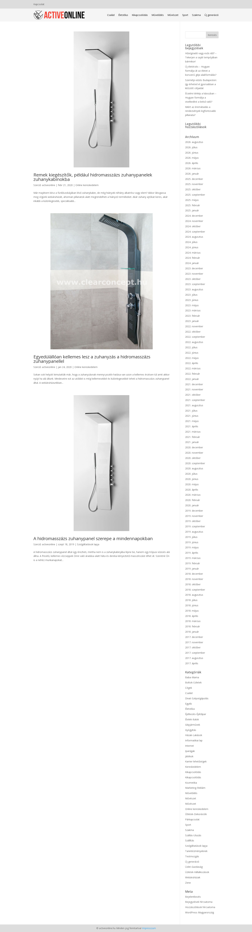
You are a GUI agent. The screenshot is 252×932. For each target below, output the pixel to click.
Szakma (196, 15)
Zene (188, 882)
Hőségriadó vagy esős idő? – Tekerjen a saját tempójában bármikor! (201, 57)
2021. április (191, 426)
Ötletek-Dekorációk (196, 814)
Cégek (188, 687)
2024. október (193, 226)
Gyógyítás (190, 730)
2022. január (192, 379)
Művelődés (158, 15)
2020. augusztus (194, 468)
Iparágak (190, 751)
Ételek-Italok (192, 719)
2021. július (191, 410)
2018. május (192, 610)
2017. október (193, 647)
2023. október (193, 279)
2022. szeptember (195, 336)
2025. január (192, 210)
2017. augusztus (194, 658)
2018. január (192, 631)
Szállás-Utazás (193, 835)
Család (111, 15)
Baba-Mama (192, 677)
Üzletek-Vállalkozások (197, 872)
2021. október (193, 394)
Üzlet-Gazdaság (194, 866)
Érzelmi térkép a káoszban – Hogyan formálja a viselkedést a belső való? (200, 97)
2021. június (191, 415)
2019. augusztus (194, 531)
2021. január (192, 442)
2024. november (194, 221)
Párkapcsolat (192, 819)
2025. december (194, 179)
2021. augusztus (194, 405)
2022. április (191, 363)
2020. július (191, 473)
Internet (189, 745)
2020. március (193, 494)
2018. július (191, 600)
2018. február (192, 626)
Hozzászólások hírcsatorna (200, 907)
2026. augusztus (194, 142)
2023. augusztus (194, 289)
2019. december (194, 510)
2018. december (194, 573)
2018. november (194, 579)
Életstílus (123, 15)
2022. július (191, 347)
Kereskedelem (193, 766)
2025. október (193, 189)
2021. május (192, 421)
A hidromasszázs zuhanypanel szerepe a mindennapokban (93, 538)
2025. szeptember (195, 194)
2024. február (192, 257)
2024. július (191, 242)
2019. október (193, 521)
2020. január (192, 505)
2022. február (192, 373)
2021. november (194, 389)
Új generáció (212, 15)
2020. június (191, 479)
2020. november (194, 452)
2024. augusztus (194, 236)
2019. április (191, 552)
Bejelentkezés (193, 896)
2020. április (191, 489)
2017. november (194, 642)
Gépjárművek (192, 724)
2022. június (191, 352)
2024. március (193, 252)
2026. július (191, 147)
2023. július (191, 294)
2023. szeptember (195, 284)
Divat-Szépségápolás (196, 698)
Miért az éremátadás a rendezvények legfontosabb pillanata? (200, 111)
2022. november (194, 326)
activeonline (48, 185)
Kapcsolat (38, 4)
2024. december (194, 215)
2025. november (194, 184)
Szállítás (189, 840)
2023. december (194, 268)
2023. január (192, 321)
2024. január (192, 263)
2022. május (192, 358)
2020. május (192, 484)
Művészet (172, 15)
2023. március (193, 310)
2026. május (192, 157)
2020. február (192, 500)
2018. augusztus (194, 594)
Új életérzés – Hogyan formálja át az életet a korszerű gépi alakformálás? (200, 70)
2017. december (194, 637)
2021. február (192, 437)
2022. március (193, 368)
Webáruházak (192, 877)
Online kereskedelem (87, 185)
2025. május (192, 200)
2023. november (194, 273)
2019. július (191, 537)
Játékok (189, 756)
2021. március (193, 431)
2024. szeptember (195, 231)
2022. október (193, 331)
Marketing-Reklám (195, 787)
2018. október (193, 584)
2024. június (191, 247)
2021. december (194, 384)
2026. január (192, 173)
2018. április (191, 616)
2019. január (192, 568)
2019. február (192, 563)
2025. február (192, 205)
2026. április (191, 163)
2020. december (194, 447)
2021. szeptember (195, 400)
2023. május (192, 305)
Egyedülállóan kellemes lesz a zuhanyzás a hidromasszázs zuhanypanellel (91, 359)
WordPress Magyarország (199, 912)
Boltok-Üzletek (193, 682)
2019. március (193, 558)
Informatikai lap (193, 740)
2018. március (193, 621)
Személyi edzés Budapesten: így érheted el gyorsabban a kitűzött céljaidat (201, 84)
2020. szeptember (195, 463)
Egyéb (188, 703)
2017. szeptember (195, 652)
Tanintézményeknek (196, 851)
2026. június (191, 152)
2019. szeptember (195, 526)
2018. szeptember (195, 589)
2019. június (191, 542)
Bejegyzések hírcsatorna (198, 901)
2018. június (191, 605)
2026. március (193, 168)
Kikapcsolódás (140, 15)
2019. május (192, 547)
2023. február (192, 315)
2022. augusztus (194, 342)
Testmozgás (192, 856)
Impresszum (149, 928)
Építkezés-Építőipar (195, 714)
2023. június (191, 300)
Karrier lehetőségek (196, 761)
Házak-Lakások (193, 735)
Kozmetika (191, 782)
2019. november (194, 516)
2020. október (193, 458)
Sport (185, 15)
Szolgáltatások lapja (88, 544)
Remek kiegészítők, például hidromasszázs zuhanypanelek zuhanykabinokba (92, 177)
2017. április (191, 663)
